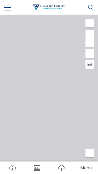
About (12, 167)
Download (61, 167)
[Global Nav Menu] (7, 7)
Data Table (37, 167)
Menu (86, 168)
